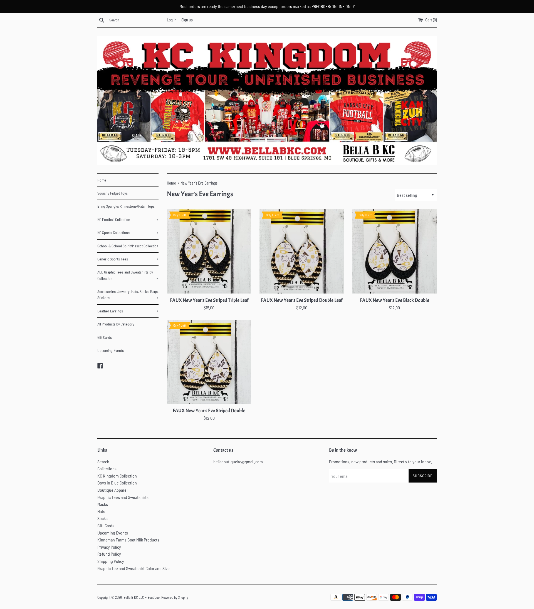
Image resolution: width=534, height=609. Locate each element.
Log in (171, 20)
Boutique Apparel (112, 490)
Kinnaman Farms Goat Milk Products (128, 539)
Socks (102, 518)
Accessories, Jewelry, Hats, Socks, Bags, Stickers (128, 294)
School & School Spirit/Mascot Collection (128, 245)
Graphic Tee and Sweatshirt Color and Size (133, 568)
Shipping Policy (110, 561)
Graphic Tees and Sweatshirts (123, 497)
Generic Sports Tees (128, 259)
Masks (102, 504)
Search (103, 461)
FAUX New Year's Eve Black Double (394, 300)
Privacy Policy (109, 547)
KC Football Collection (128, 219)
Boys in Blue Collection (117, 482)
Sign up (187, 20)
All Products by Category (115, 324)
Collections (107, 468)
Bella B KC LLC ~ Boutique (141, 597)
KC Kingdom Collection (117, 475)
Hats (101, 511)
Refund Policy (109, 553)
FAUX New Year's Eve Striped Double (209, 410)
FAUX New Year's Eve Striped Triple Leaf (209, 300)
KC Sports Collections (128, 232)
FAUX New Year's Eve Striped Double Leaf (301, 300)
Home (101, 180)
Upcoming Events (110, 350)
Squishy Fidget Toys (112, 193)
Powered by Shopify (174, 597)
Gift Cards (104, 337)
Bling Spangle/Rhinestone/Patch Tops (126, 206)
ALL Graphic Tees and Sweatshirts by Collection (128, 275)
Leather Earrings (128, 311)
